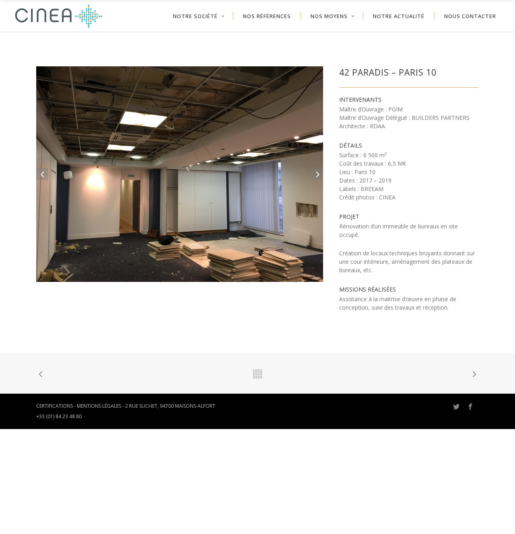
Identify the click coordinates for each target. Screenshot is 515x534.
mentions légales (99, 406)
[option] (179, 174)
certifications (54, 406)
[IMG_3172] (179, 173)
